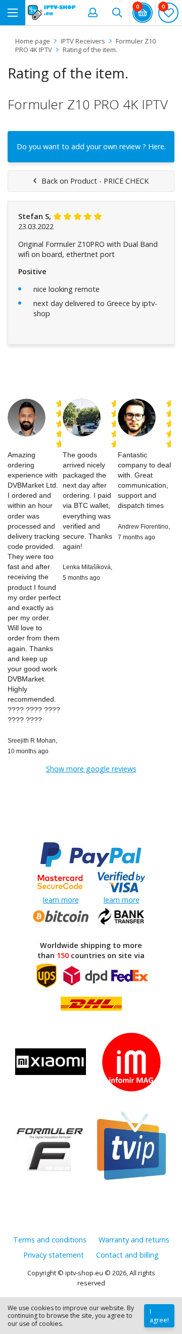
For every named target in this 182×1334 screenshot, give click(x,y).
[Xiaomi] (50, 1063)
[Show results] (116, 12)
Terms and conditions (49, 1239)
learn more (61, 900)
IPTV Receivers (83, 41)
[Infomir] (131, 1063)
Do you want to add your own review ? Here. (91, 146)
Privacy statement (53, 1255)
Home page (32, 41)
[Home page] (52, 13)
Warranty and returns (134, 1239)
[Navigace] (12, 12)
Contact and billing (127, 1255)
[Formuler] (50, 1147)
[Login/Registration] (92, 12)
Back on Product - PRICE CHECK (95, 181)
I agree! (159, 1315)
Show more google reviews (91, 768)
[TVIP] (131, 1147)
